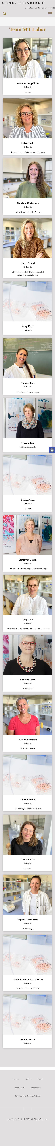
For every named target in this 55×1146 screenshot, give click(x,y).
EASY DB (28, 1079)
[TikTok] (35, 21)
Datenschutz (35, 1088)
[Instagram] (19, 21)
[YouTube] (25, 21)
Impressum (19, 1088)
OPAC (40, 1079)
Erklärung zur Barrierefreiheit (27, 1096)
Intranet (16, 1079)
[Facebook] (14, 21)
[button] (52, 450)
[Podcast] (30, 21)
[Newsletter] (41, 21)
